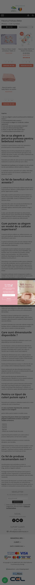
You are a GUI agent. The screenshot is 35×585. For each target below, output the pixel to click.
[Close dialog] (34, 281)
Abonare (9, 298)
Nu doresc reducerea (8, 300)
